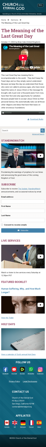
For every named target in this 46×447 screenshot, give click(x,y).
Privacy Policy (14, 381)
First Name (6, 206)
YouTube (14, 373)
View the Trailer (7, 318)
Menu (40, 5)
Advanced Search (38, 134)
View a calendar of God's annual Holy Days (18, 354)
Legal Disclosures (30, 381)
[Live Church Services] (23, 256)
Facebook (5, 373)
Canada (6, 427)
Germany (23, 427)
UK (15, 427)
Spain (39, 427)
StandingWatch (34, 189)
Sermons (14, 20)
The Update (22, 189)
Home (3, 20)
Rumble (22, 373)
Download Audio (36, 119)
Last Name (5, 215)
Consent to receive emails (15, 225)
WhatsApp (31, 373)
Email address (7, 197)
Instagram (40, 373)
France (31, 427)
